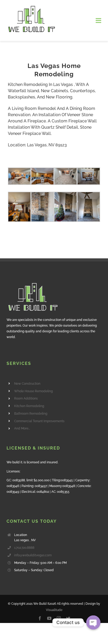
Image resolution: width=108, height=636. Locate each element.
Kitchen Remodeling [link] (29, 406)
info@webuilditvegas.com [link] (33, 555)
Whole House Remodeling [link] (33, 391)
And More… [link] (22, 428)
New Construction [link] (27, 383)
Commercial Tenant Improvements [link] (39, 421)
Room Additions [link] (26, 398)
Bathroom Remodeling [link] (30, 413)
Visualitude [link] (54, 610)
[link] (31, 7)
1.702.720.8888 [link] (24, 548)
